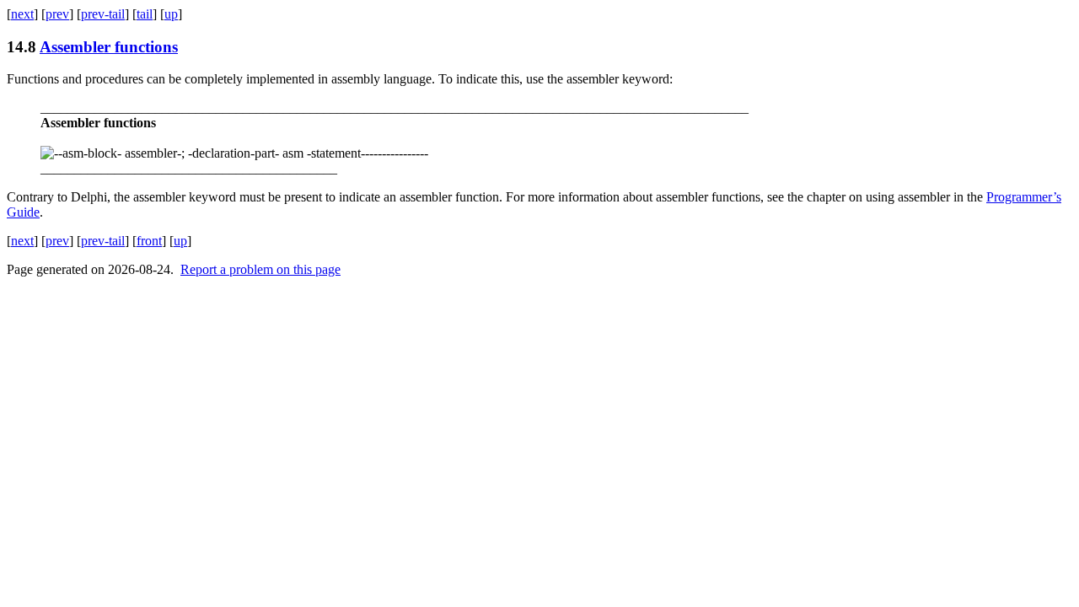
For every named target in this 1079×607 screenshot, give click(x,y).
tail (145, 14)
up (171, 14)
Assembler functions (109, 47)
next (22, 14)
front (149, 241)
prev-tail (103, 14)
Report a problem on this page (260, 269)
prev (57, 14)
